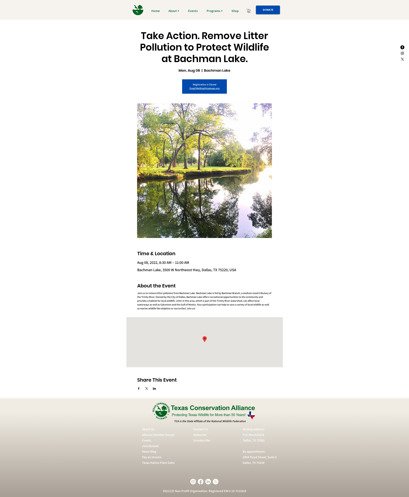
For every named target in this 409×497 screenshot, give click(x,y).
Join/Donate (150, 446)
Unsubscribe (202, 440)
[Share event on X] (146, 388)
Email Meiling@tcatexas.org (204, 88)
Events (146, 440)
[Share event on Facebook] (138, 388)
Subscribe (200, 435)
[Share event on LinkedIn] (154, 388)
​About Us (148, 429)
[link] (249, 11)
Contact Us (200, 429)
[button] (175, 10)
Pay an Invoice (151, 457)
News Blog (149, 451)
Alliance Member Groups (158, 435)
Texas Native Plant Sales (158, 463)
